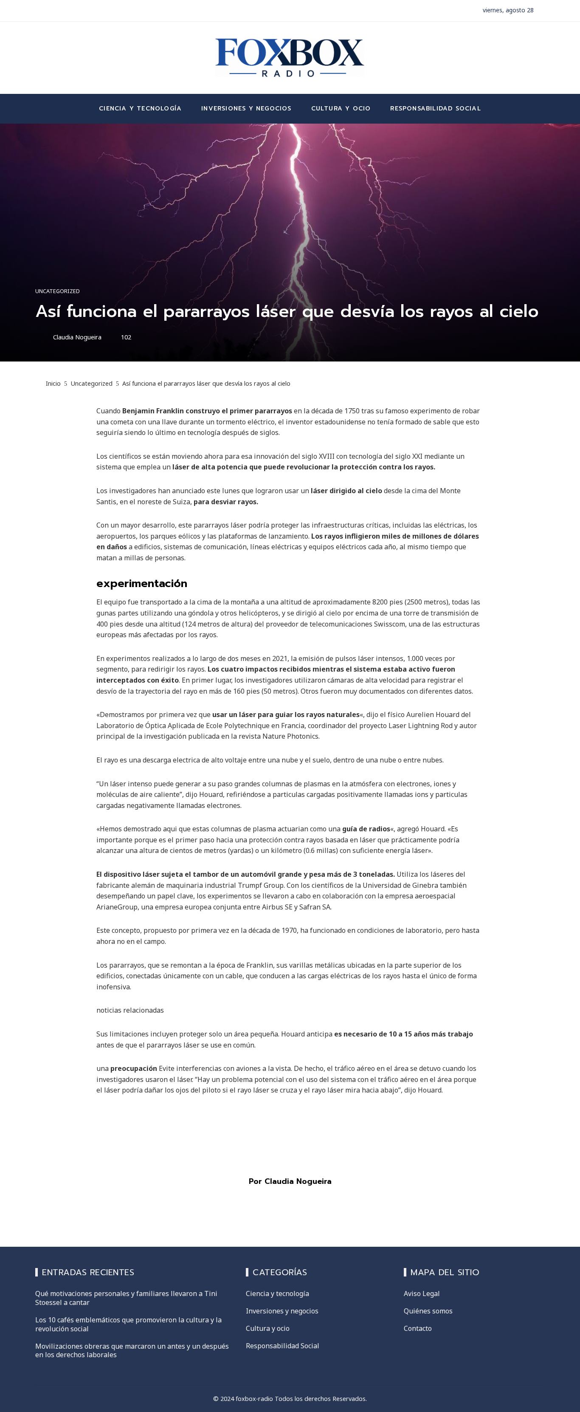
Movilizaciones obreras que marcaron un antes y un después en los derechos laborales (132, 1350)
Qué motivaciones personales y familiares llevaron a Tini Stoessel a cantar (126, 1298)
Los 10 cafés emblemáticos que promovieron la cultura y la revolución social (128, 1324)
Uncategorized (57, 291)
